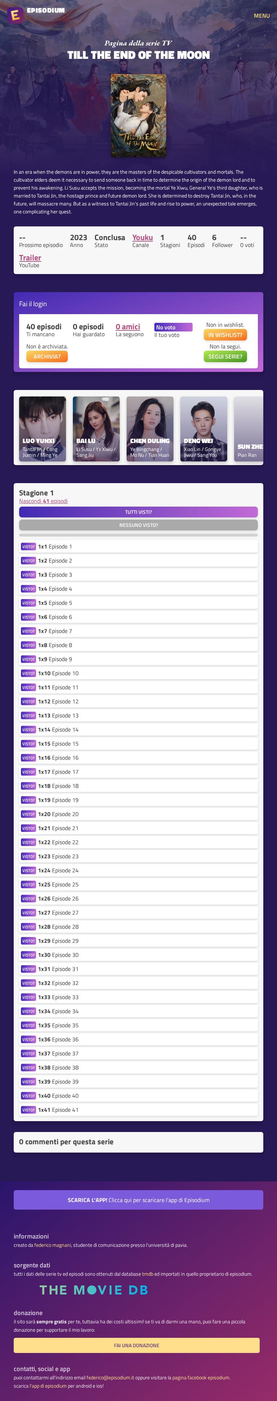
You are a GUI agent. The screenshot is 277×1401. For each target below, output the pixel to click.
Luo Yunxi (38, 441)
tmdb (147, 1274)
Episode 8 (55, 645)
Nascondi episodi (43, 500)
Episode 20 (58, 814)
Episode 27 (58, 912)
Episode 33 (58, 997)
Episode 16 (58, 757)
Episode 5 (55, 602)
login (40, 303)
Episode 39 (58, 1081)
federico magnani (52, 1245)
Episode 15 (58, 743)
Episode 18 (58, 785)
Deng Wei (198, 441)
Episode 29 (58, 940)
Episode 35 (58, 1025)
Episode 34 (58, 1011)
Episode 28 (58, 926)
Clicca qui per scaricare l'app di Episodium (139, 1200)
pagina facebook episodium (200, 1378)
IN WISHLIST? (225, 334)
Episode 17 (58, 771)
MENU (262, 15)
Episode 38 (58, 1067)
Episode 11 (58, 687)
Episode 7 (55, 630)
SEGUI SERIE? (225, 356)
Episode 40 (58, 1095)
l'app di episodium (48, 1386)
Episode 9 (55, 659)
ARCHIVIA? (47, 356)
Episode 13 (58, 715)
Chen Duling (150, 441)
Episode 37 (58, 1053)
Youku (142, 237)
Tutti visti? (138, 512)
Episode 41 (58, 1109)
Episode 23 (58, 856)
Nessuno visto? (138, 525)
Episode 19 (58, 799)
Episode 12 (58, 701)
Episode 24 (58, 870)
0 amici (128, 326)
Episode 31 (58, 968)
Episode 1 (55, 546)
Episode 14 (58, 729)
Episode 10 (58, 673)
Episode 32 (58, 983)
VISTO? (28, 546)
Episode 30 (58, 954)
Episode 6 (55, 616)
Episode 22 (58, 842)
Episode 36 (58, 1039)
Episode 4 (55, 588)
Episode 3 (55, 574)
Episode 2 (55, 560)
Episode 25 (58, 884)
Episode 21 (58, 828)
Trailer (30, 257)
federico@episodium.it (110, 1378)
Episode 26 (58, 898)
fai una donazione (136, 1345)
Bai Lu (86, 441)
